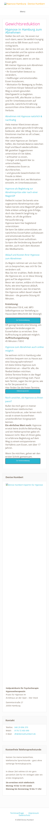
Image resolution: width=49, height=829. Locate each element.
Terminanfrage (17, 813)
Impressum (33, 813)
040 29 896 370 (21, 727)
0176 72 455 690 (21, 730)
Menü (22, 11)
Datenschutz (24, 815)
